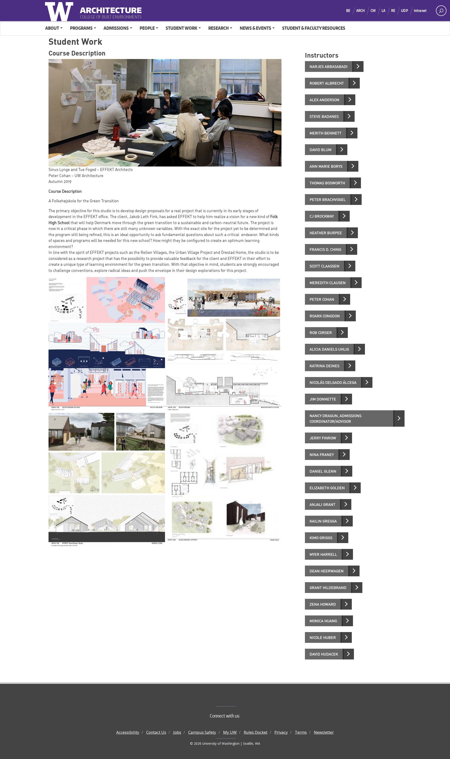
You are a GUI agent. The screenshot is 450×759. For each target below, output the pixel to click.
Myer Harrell (323, 554)
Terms (301, 732)
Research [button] (218, 28)
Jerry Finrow (323, 438)
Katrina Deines (324, 365)
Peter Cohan (322, 299)
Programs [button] (81, 28)
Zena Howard (323, 604)
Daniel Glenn (323, 471)
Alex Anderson (324, 99)
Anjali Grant (322, 504)
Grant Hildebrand (328, 587)
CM (373, 10)
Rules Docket (255, 732)
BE (348, 10)
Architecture (109, 7)
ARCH (360, 10)
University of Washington (60, 10)
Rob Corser (321, 332)
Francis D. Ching (325, 249)
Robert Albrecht (327, 83)
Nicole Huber (323, 637)
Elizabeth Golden (327, 487)
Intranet (420, 10)
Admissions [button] (116, 28)
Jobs (177, 732)
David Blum (320, 149)
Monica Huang (323, 620)
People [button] (147, 28)
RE (393, 10)
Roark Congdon (325, 316)
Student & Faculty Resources (313, 28)
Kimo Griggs (321, 537)
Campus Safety (202, 732)
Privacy (281, 732)
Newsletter (324, 732)
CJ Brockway (322, 216)
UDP (404, 10)
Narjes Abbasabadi (329, 66)
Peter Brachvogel (328, 199)
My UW (230, 732)
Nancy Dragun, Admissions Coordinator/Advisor (335, 418)
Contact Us (156, 732)
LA (383, 10)
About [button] (52, 28)
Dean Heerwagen (327, 571)
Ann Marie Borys (326, 166)
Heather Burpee (326, 232)
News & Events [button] (255, 28)
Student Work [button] (181, 28)
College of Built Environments (234, 699)
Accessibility (127, 732)
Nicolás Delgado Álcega (333, 382)
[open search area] (441, 10)
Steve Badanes (324, 116)
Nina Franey (322, 454)
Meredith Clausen (328, 282)
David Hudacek (324, 654)
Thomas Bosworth (327, 183)
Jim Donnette (323, 399)
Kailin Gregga (323, 521)
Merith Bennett (325, 133)
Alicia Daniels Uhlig (329, 349)
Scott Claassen (324, 266)
